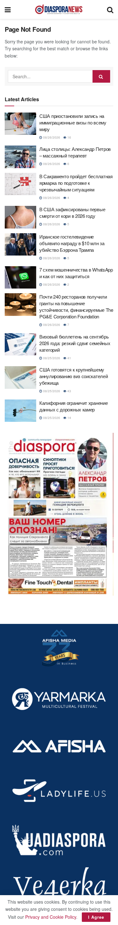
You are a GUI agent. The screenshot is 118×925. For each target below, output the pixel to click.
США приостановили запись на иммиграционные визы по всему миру (72, 122)
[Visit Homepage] (59, 9)
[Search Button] (110, 9)
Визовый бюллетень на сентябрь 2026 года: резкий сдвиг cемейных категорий (74, 343)
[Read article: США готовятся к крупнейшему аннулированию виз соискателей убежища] (20, 377)
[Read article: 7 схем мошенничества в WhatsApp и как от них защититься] (20, 277)
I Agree (96, 917)
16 (68, 137)
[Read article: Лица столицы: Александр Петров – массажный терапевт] (20, 157)
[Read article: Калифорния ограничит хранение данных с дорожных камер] (20, 410)
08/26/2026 (51, 137)
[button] (59, 514)
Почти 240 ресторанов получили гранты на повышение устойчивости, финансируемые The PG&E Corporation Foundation (76, 306)
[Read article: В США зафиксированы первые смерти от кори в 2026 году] (20, 217)
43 (68, 391)
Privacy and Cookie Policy (50, 917)
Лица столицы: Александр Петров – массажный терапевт (75, 152)
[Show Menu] (8, 9)
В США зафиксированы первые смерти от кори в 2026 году (72, 212)
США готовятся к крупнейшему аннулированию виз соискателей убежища (73, 376)
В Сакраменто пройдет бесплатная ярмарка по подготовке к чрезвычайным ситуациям (76, 183)
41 (68, 358)
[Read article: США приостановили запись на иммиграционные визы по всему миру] (20, 124)
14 (68, 418)
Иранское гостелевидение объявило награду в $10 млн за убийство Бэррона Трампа (71, 243)
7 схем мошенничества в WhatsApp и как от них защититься (76, 272)
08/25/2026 (51, 358)
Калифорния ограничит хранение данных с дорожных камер (73, 406)
